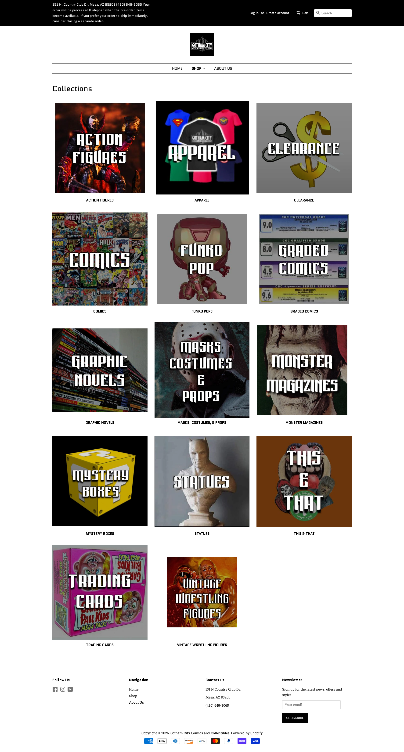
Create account (277, 13)
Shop (197, 68)
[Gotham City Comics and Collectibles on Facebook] (55, 690)
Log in (254, 13)
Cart (305, 13)
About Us (223, 68)
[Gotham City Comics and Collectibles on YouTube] (70, 690)
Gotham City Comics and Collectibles (199, 733)
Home (177, 68)
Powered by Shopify (247, 733)
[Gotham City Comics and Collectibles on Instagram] (62, 690)
